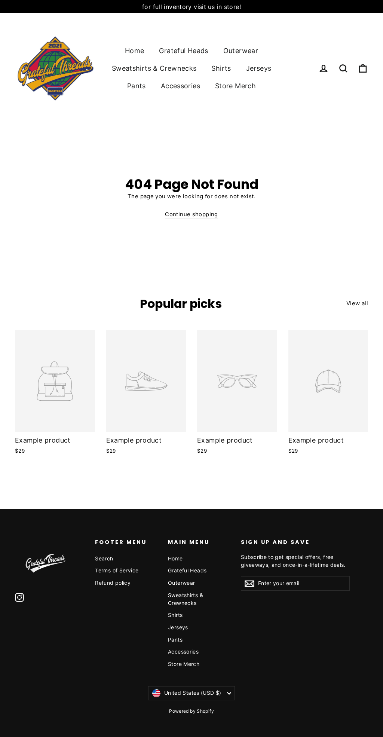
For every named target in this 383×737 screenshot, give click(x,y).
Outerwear (240, 51)
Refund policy (113, 582)
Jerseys (259, 68)
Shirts (221, 68)
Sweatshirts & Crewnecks (154, 68)
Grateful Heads (183, 51)
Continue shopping (191, 214)
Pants (136, 86)
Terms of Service (116, 570)
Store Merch (235, 86)
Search (104, 558)
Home (134, 51)
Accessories (180, 86)
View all (357, 303)
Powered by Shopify (191, 711)
